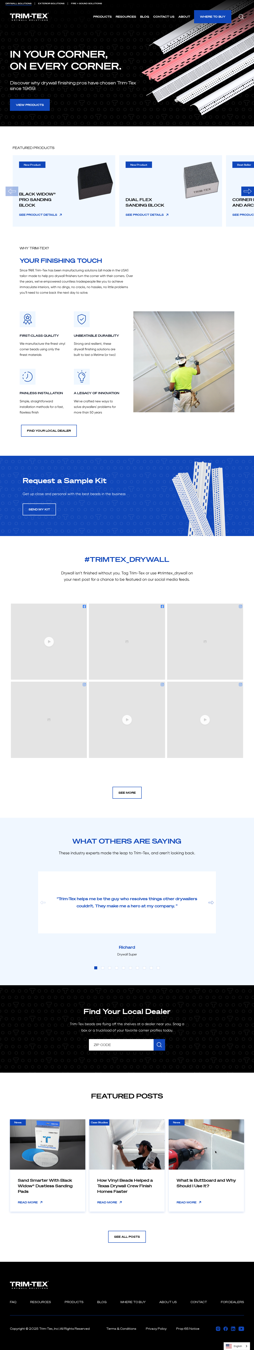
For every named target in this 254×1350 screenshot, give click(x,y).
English (238, 1346)
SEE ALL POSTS (127, 1237)
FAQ (13, 1302)
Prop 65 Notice (187, 1328)
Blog (144, 16)
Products (102, 16)
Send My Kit (39, 509)
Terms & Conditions (121, 1328)
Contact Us (163, 16)
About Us (168, 1302)
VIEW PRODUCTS (30, 105)
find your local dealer (49, 431)
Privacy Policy (156, 1328)
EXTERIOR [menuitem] (51, 3)
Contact (198, 1302)
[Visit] (218, 1329)
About (184, 16)
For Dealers (232, 1302)
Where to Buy (212, 16)
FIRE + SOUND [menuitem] (86, 3)
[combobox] (237, 1346)
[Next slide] (247, 191)
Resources (126, 16)
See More (127, 793)
